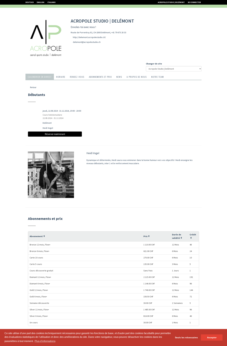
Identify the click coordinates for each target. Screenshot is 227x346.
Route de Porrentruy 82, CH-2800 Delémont (90, 32)
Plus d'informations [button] (45, 341)
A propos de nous (137, 76)
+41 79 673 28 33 (118, 32)
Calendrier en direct (40, 76)
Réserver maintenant (55, 134)
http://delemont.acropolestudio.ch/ (89, 37)
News (119, 76)
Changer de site (154, 63)
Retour (33, 87)
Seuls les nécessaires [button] (186, 337)
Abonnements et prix (100, 76)
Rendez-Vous (77, 76)
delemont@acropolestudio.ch (87, 42)
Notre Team (157, 76)
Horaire (60, 76)
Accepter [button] (211, 337)
